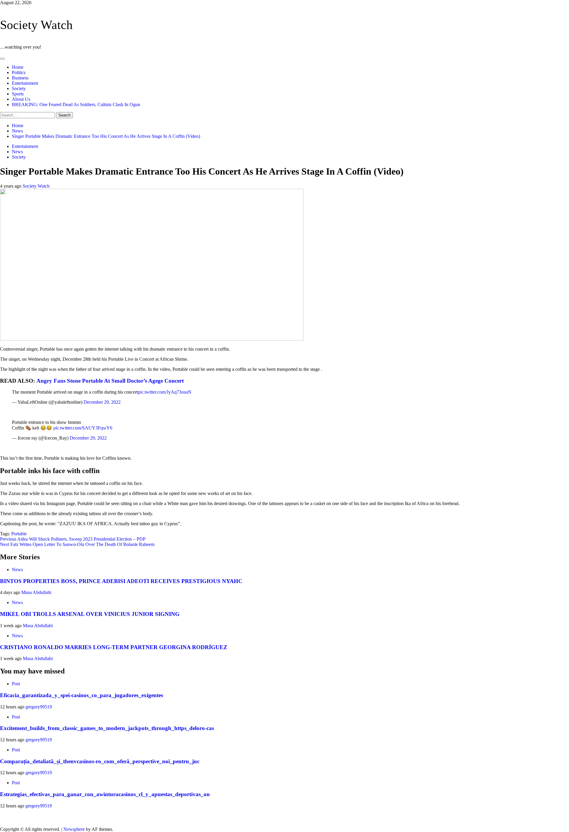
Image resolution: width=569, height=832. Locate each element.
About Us (21, 99)
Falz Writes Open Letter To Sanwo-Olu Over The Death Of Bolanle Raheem (77, 544)
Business (20, 77)
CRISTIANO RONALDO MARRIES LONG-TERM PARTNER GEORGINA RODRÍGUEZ (113, 647)
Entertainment (25, 83)
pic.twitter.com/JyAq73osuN (164, 392)
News (17, 151)
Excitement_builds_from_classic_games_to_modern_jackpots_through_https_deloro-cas (107, 728)
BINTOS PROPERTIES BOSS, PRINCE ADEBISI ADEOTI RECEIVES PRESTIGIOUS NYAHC (121, 581)
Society (19, 88)
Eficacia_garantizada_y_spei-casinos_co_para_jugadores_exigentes (81, 695)
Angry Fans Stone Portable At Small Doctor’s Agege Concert (110, 381)
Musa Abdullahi (36, 592)
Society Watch (36, 25)
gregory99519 (38, 706)
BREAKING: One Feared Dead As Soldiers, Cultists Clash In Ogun (76, 104)
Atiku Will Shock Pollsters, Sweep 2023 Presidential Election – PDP (73, 539)
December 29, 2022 (102, 402)
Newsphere (74, 829)
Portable (19, 533)
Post (16, 683)
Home (17, 67)
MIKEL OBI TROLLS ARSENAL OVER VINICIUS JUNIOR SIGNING (90, 614)
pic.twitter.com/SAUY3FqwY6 (82, 427)
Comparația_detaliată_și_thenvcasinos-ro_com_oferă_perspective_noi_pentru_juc (99, 761)
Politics (18, 72)
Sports (18, 93)
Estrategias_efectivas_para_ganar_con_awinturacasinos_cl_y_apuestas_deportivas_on (105, 794)
